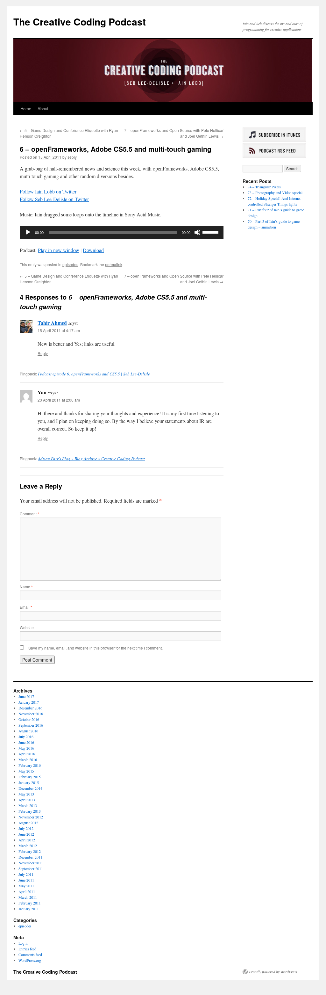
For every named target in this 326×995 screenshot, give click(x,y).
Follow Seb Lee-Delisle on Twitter (54, 199)
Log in (23, 943)
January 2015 (28, 782)
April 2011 (26, 891)
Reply (43, 353)
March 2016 (27, 759)
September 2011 (30, 868)
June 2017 (26, 696)
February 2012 (29, 851)
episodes (70, 264)
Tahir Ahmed (52, 322)
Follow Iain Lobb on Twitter (48, 191)
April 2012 (26, 839)
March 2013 (27, 805)
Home (25, 108)
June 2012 (26, 834)
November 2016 (30, 713)
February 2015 (29, 776)
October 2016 (28, 719)
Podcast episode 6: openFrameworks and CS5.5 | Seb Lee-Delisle (94, 374)
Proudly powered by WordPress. (273, 971)
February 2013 (29, 811)
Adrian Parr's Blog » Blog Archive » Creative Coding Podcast (91, 458)
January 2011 (28, 908)
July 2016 (25, 736)
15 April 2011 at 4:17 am (59, 330)
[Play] (28, 232)
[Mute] (197, 232)
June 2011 (26, 879)
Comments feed (30, 954)
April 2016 (26, 753)
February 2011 (29, 902)
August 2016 (28, 730)
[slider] (211, 231)
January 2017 (28, 702)
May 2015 (26, 770)
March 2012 (27, 845)
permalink (113, 264)
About (43, 108)
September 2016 (30, 725)
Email (26, 607)
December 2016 (30, 707)
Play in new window (58, 250)
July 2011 (25, 874)
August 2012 (28, 822)
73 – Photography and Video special (275, 192)
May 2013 (26, 793)
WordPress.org (29, 960)
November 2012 (30, 816)
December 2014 (30, 788)
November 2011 (30, 862)
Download (93, 250)
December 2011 (30, 857)
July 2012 (25, 828)
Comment (29, 513)
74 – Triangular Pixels (264, 186)
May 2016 (26, 748)
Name (26, 586)
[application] (121, 232)
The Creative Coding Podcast (79, 21)
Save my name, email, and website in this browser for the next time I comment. (95, 647)
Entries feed (27, 948)
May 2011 (26, 885)
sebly (72, 157)
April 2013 (26, 799)
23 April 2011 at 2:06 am (59, 400)
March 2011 (27, 897)
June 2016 (26, 742)
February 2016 (29, 765)
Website (27, 627)
